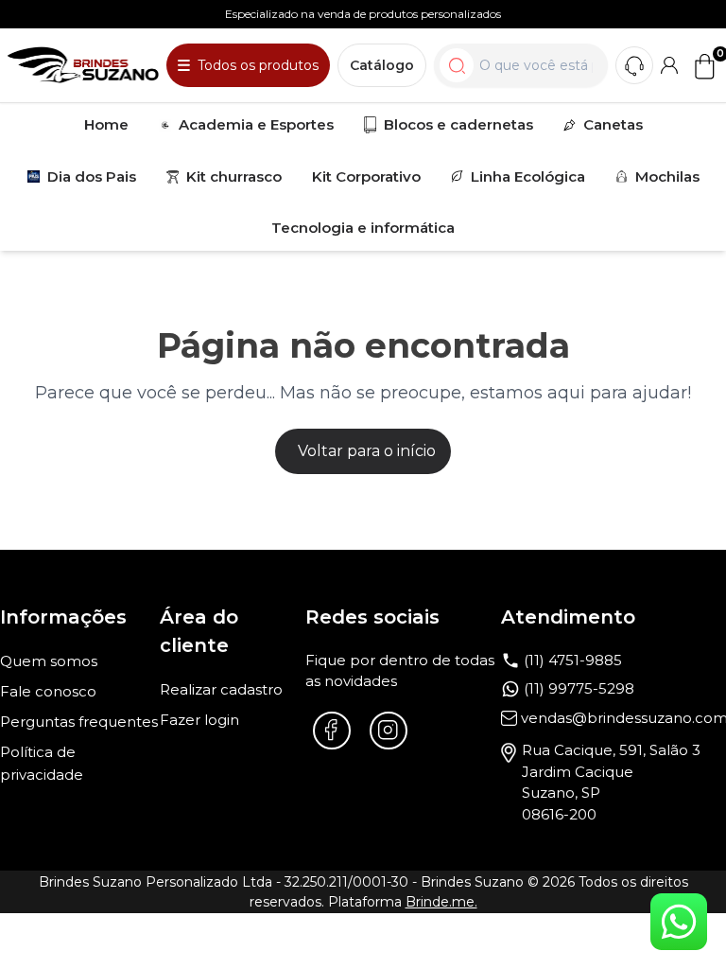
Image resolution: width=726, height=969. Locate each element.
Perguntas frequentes (79, 722)
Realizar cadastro (221, 689)
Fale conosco (48, 691)
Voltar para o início (367, 451)
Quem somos (48, 661)
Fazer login (199, 720)
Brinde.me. (441, 901)
